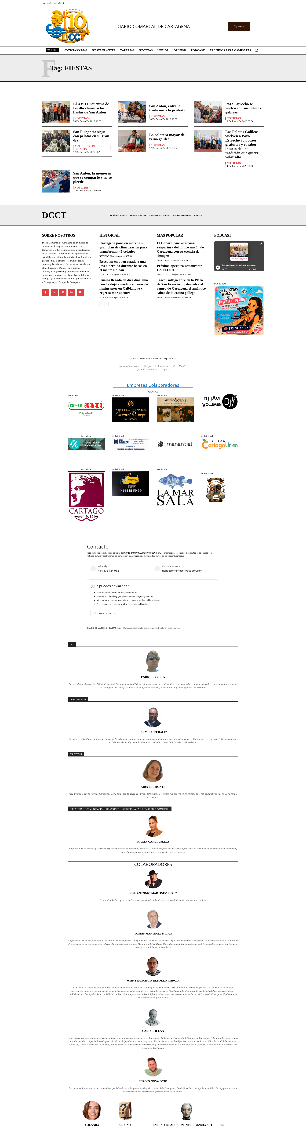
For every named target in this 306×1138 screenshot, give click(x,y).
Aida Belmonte (153, 786)
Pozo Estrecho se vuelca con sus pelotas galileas (243, 108)
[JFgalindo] (86, 452)
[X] (62, 292)
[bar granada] (86, 420)
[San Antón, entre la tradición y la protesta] (132, 112)
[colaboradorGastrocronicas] (175, 424)
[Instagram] (54, 292)
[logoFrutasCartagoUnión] (219, 452)
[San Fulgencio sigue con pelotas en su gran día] (56, 141)
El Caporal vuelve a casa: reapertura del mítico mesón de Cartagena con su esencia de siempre (180, 249)
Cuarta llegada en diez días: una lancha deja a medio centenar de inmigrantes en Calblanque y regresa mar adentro (123, 286)
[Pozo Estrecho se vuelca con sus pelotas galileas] (208, 112)
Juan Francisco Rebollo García (153, 980)
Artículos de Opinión (85, 147)
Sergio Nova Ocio (153, 1081)
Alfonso (125, 1125)
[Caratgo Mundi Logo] (86, 524)
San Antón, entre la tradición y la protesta (167, 108)
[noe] (239, 337)
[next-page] (107, 304)
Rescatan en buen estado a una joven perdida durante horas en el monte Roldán (123, 265)
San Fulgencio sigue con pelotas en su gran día (91, 136)
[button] (256, 50)
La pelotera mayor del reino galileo (167, 137)
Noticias (81, 118)
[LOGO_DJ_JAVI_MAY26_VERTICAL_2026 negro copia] (219, 412)
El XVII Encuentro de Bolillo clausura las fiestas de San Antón (91, 108)
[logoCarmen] (130, 424)
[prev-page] (101, 304)
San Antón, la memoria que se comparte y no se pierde (92, 177)
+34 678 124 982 (108, 570)
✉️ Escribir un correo (104, 612)
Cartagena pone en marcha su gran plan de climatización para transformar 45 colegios (123, 247)
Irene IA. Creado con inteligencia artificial (186, 1125)
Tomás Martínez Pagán (153, 933)
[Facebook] (45, 292)
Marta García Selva (153, 841)
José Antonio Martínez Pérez (153, 893)
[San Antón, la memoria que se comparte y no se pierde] (56, 181)
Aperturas (163, 260)
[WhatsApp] (71, 292)
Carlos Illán (153, 1031)
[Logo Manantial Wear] (175, 457)
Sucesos (103, 274)
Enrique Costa (153, 677)
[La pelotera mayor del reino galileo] (132, 141)
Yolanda (92, 1125)
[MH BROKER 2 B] (130, 452)
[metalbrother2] (215, 506)
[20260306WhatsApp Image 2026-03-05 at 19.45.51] (130, 498)
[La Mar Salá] (175, 510)
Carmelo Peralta (153, 732)
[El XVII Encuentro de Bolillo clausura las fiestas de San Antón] (56, 112)
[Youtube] (80, 292)
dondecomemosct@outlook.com (182, 570)
